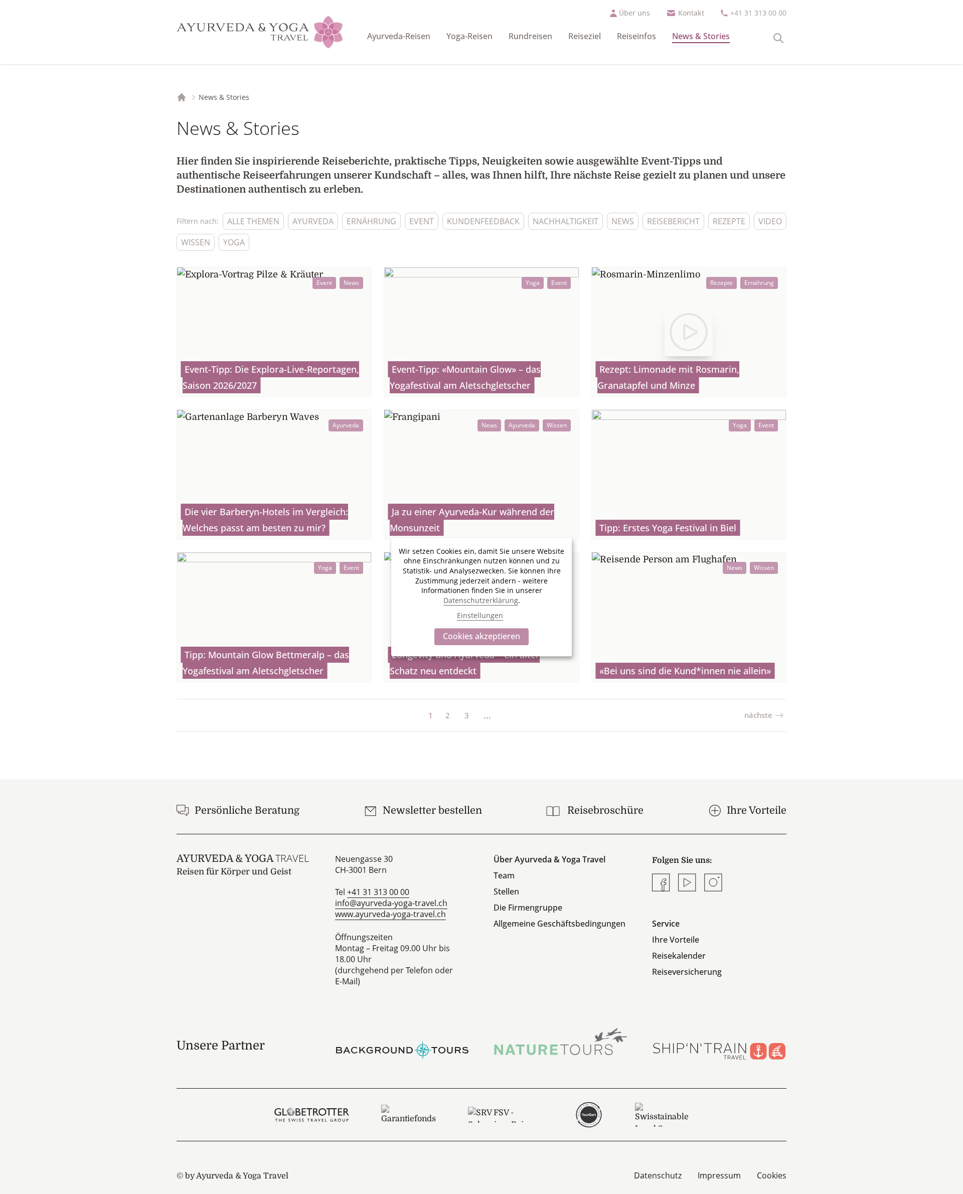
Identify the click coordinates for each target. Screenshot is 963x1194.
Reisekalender (679, 955)
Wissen (195, 242)
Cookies (771, 1175)
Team (504, 875)
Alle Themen (253, 221)
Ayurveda (313, 221)
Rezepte (729, 221)
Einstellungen (480, 615)
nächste (758, 715)
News (622, 221)
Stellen (506, 891)
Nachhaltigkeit (565, 221)
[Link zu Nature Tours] (561, 1041)
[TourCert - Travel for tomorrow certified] (588, 1115)
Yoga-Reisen (469, 36)
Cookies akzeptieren (481, 636)
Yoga (234, 242)
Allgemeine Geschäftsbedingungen (559, 923)
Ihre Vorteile (675, 939)
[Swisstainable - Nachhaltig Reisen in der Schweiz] (662, 1115)
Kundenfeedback (483, 221)
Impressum (719, 1175)
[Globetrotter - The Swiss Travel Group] (311, 1115)
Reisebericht (673, 221)
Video (770, 221)
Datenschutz (658, 1175)
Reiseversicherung (687, 971)
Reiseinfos (636, 36)
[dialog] (481, 597)
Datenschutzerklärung (480, 600)
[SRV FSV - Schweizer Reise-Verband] (505, 1115)
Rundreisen (530, 36)
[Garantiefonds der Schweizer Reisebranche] (408, 1115)
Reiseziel (584, 36)
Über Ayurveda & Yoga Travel (549, 859)
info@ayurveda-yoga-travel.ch (391, 903)
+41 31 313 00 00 (758, 13)
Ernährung (371, 221)
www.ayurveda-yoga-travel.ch (390, 914)
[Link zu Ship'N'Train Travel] (719, 1045)
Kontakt (691, 13)
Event (421, 221)
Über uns (634, 13)
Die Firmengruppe (528, 907)
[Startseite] (260, 32)
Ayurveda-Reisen (398, 36)
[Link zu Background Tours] (402, 1045)
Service (666, 923)
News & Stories (701, 36)
